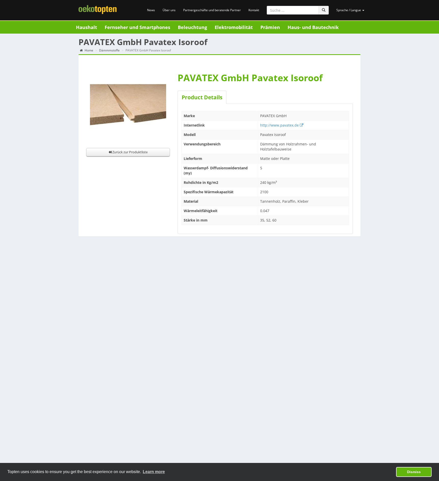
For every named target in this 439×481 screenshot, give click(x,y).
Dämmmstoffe (109, 50)
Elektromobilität (234, 27)
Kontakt (253, 10)
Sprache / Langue (349, 10)
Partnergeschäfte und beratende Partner (212, 10)
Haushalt (86, 27)
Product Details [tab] (202, 97)
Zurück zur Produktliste (130, 152)
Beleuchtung (192, 27)
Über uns (169, 10)
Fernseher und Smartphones (137, 27)
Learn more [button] (154, 472)
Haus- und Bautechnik (313, 27)
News (151, 10)
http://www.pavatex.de (280, 125)
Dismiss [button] (414, 472)
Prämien (270, 27)
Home (88, 50)
